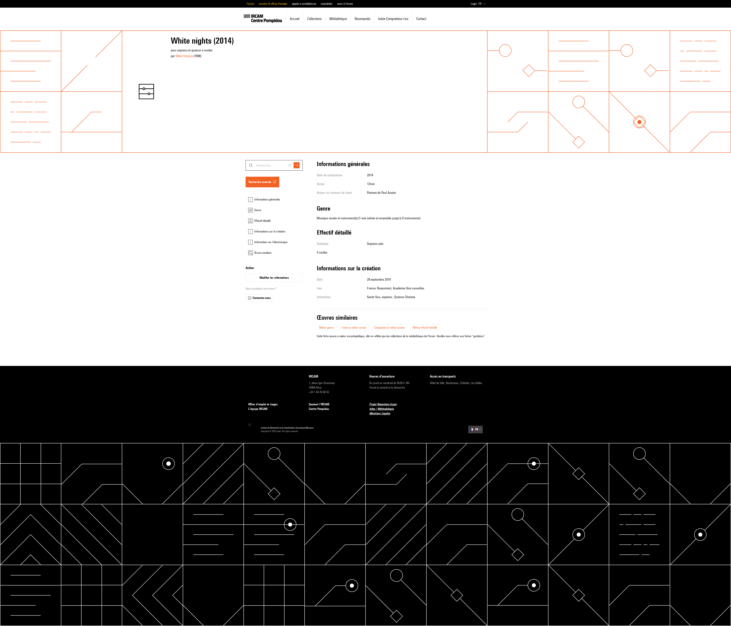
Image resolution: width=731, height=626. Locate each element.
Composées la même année (389, 327)
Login (474, 4)
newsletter (327, 4)
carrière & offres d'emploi (273, 4)
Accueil (294, 19)
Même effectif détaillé (425, 327)
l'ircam (250, 4)
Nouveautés (362, 19)
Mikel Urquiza (184, 56)
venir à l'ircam (345, 4)
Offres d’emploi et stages (263, 404)
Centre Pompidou (319, 409)
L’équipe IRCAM (257, 409)
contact (421, 19)
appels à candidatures (304, 4)
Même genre (326, 327)
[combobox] (274, 165)
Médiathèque (338, 19)
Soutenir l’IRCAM (319, 404)
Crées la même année (354, 327)
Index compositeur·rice (393, 19)
